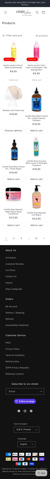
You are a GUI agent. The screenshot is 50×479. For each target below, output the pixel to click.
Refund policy (12, 361)
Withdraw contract (15, 374)
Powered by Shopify (29, 474)
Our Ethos (10, 270)
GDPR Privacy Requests (17, 367)
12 (36, 238)
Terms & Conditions (15, 355)
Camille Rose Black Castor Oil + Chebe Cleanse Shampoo (36, 118)
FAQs (8, 342)
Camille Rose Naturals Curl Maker (36, 214)
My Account (11, 306)
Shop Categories (14, 289)
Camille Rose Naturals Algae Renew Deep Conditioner (13, 211)
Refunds (10, 319)
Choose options (13, 130)
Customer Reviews (15, 264)
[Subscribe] (41, 391)
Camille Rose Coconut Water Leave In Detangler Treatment (36, 163)
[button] (5, 12)
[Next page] (44, 238)
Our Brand (11, 257)
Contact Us (11, 276)
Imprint (9, 283)
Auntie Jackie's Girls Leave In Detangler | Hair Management (36, 67)
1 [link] (6, 238)
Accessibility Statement (17, 325)
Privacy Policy (12, 349)
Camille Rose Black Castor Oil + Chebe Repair (13, 168)
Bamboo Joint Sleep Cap (13, 110)
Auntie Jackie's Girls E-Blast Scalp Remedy (13, 66)
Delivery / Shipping (15, 312)
